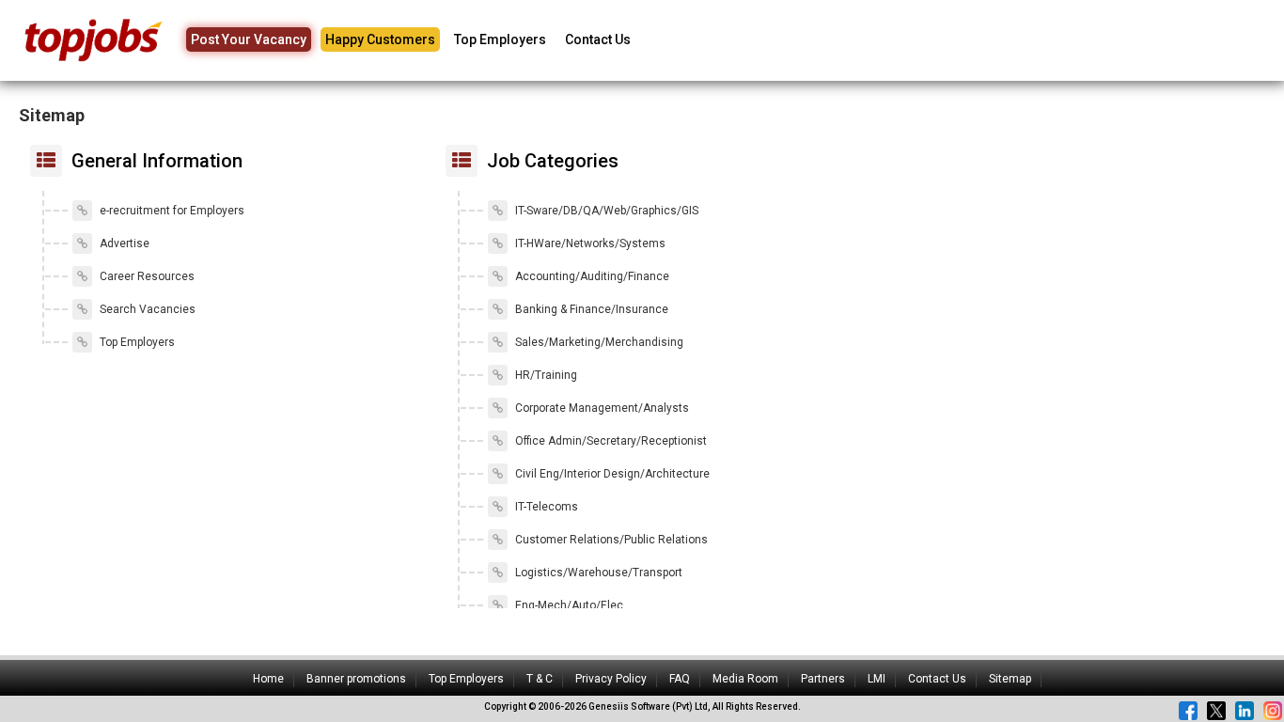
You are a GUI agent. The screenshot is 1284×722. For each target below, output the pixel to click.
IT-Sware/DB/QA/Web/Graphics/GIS (605, 210)
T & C (539, 678)
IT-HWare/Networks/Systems (588, 243)
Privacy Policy (611, 678)
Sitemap (1010, 678)
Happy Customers (380, 39)
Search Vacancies (146, 309)
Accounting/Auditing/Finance (590, 276)
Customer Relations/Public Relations (610, 539)
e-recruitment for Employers (170, 210)
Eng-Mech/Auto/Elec (567, 605)
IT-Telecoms (545, 506)
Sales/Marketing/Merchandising (597, 342)
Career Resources (146, 276)
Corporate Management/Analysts (600, 408)
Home (268, 678)
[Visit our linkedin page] (1244, 710)
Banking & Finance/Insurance (590, 309)
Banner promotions (356, 678)
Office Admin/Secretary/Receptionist (609, 440)
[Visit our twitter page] (1216, 710)
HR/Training (544, 375)
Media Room (745, 678)
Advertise (123, 243)
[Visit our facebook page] (1188, 710)
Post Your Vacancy (248, 39)
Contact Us (598, 39)
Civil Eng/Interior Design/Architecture (611, 473)
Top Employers (500, 39)
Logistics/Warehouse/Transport (597, 572)
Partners (823, 678)
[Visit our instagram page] (1272, 710)
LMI (876, 678)
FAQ (679, 678)
